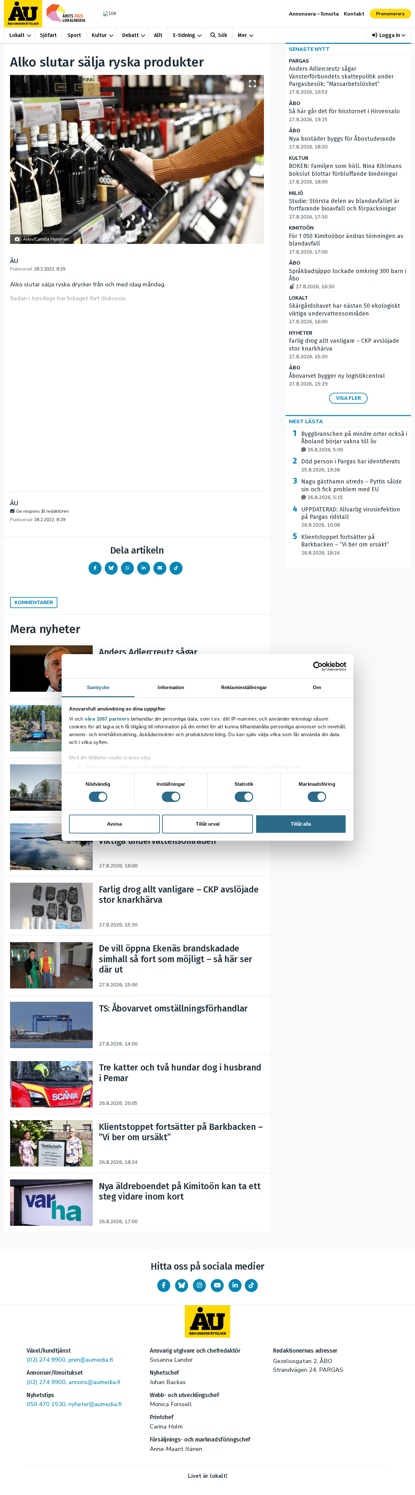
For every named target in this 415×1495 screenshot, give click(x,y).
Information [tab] (171, 687)
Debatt (130, 35)
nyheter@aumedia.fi (95, 1404)
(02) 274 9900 (46, 1360)
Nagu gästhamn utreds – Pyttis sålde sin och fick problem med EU (351, 489)
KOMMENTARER (34, 602)
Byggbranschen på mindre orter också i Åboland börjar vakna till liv (354, 441)
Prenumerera (390, 14)
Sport (74, 35)
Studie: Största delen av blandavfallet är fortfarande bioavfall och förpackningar (344, 208)
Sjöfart (48, 35)
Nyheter (300, 333)
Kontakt (354, 14)
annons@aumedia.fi (94, 1382)
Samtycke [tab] (98, 687)
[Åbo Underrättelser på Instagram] (199, 1285)
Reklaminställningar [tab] (244, 687)
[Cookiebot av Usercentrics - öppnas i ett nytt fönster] (318, 666)
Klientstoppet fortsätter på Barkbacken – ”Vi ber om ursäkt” (345, 544)
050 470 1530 (46, 1404)
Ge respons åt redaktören (42, 511)
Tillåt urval (207, 824)
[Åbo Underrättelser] (207, 1321)
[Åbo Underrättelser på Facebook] (163, 1285)
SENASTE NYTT (309, 49)
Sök (222, 35)
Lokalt (17, 35)
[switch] (171, 797)
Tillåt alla (301, 824)
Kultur (99, 35)
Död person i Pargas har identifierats (350, 465)
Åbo (294, 104)
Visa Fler (348, 398)
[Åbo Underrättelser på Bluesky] (181, 1285)
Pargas (299, 61)
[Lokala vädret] (106, 13)
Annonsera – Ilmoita (314, 14)
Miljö (296, 193)
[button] (389, 35)
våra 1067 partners (107, 719)
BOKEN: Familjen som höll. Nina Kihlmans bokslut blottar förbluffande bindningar (345, 173)
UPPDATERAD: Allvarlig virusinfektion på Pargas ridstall (350, 517)
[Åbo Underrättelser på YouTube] (217, 1285)
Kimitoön (301, 228)
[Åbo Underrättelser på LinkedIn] (235, 1285)
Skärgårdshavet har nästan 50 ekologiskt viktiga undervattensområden (344, 313)
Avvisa (114, 824)
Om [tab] (317, 687)
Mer (242, 35)
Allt (158, 35)
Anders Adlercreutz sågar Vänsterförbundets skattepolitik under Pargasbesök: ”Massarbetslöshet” (341, 80)
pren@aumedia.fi (90, 1360)
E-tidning (184, 35)
